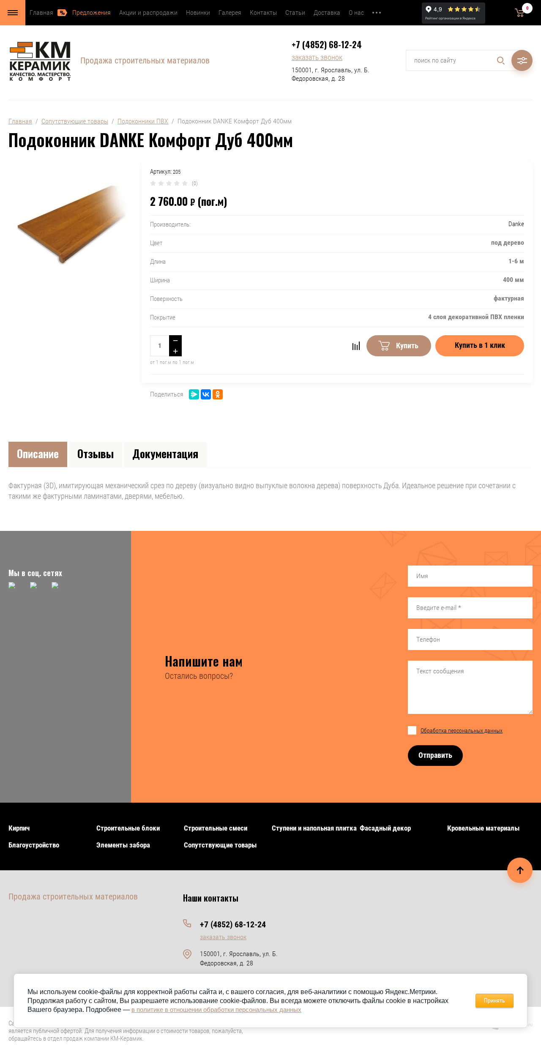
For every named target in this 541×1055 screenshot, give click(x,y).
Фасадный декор (385, 828)
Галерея (230, 12)
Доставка (327, 12)
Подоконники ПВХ (142, 121)
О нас (356, 12)
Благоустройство (33, 845)
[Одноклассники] (218, 394)
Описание (38, 453)
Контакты (263, 12)
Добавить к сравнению (355, 345)
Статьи (295, 12)
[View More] (376, 12)
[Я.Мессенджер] (194, 394)
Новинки (198, 12)
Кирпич (19, 828)
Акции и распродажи (148, 12)
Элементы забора (123, 845)
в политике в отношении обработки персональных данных (216, 1009)
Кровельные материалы (483, 828)
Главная (41, 12)
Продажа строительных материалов (145, 60)
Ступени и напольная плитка (314, 828)
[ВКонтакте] (206, 394)
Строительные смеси (215, 828)
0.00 (507, 12)
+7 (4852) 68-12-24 (327, 44)
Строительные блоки (128, 828)
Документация (165, 453)
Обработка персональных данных (462, 730)
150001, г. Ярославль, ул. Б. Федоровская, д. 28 (330, 74)
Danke (516, 224)
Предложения (91, 12)
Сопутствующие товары (74, 121)
